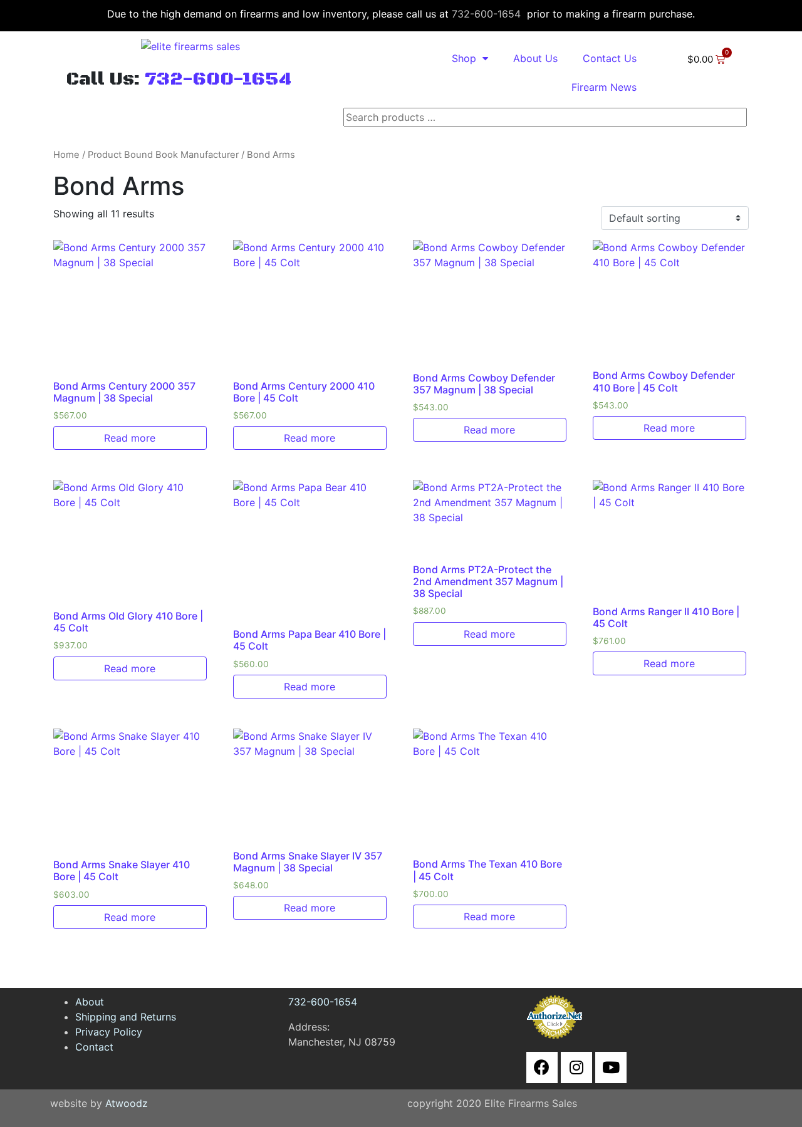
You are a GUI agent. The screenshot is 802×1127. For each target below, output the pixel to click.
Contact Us (610, 58)
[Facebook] (542, 1067)
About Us (535, 58)
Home (66, 154)
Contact (94, 1047)
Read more (129, 438)
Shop (464, 58)
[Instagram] (576, 1067)
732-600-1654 (486, 14)
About (89, 1001)
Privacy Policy (108, 1032)
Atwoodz (126, 1103)
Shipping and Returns (125, 1016)
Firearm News (604, 87)
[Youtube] (611, 1067)
